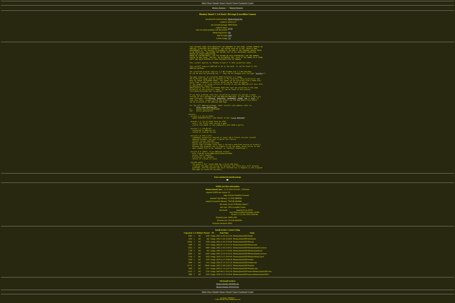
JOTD (230, 29)
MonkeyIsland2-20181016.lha (227, 287)
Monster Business (236, 8)
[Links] (251, 3)
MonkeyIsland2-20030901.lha (227, 284)
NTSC (253, 98)
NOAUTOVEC (221, 98)
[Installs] (216, 3)
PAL (246, 98)
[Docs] (209, 3)
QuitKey (259, 73)
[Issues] (222, 3)
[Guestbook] (243, 3)
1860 (230, 35)
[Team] (235, 3)
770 (229, 38)
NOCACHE (212, 98)
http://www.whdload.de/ (206, 107)
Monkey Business (218, 8)
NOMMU (240, 98)
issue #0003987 (238, 118)
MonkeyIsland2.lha (235, 19)
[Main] (204, 3)
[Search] (229, 3)
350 (229, 33)
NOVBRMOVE (232, 98)
